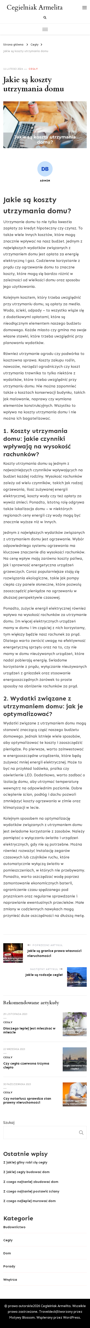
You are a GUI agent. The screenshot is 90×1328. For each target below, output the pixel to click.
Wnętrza (10, 1280)
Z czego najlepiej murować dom (29, 1201)
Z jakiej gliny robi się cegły (25, 1162)
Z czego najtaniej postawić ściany (31, 1191)
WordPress (71, 1318)
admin (45, 180)
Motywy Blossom (22, 1318)
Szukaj (8, 1122)
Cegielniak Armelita (35, 7)
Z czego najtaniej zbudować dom (30, 1182)
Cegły (33, 68)
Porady (9, 1266)
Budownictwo (14, 1227)
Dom (7, 1253)
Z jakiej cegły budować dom (26, 1172)
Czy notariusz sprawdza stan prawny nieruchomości (27, 1101)
